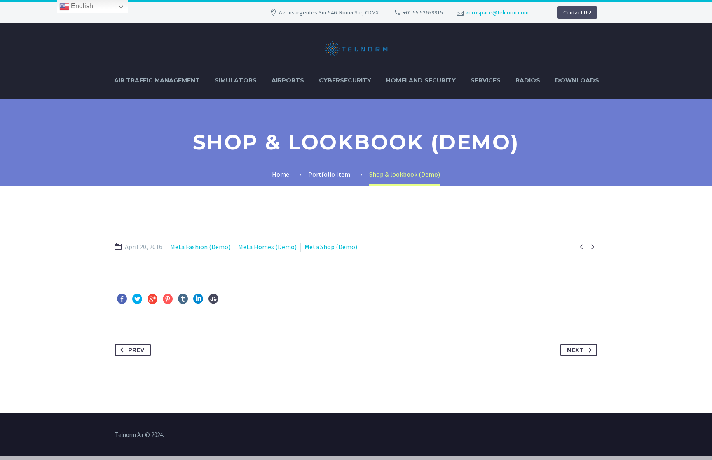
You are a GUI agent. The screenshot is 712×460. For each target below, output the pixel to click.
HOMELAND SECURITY (421, 80)
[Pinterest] (168, 299)
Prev (136, 350)
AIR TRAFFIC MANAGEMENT (157, 80)
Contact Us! (577, 12)
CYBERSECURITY (345, 80)
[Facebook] (122, 299)
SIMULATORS (236, 80)
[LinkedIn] (198, 299)
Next (575, 350)
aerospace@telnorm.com (497, 12)
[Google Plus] (152, 299)
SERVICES (486, 80)
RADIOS (527, 80)
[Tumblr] (183, 299)
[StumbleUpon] (213, 299)
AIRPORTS (288, 80)
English (81, 5)
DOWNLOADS (577, 80)
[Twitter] (137, 299)
